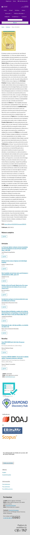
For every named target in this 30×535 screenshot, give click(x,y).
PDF (5, 236)
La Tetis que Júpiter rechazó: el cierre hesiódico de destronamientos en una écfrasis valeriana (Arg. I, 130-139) (15, 248)
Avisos (23, 10)
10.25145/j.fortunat (10, 377)
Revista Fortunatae (14, 510)
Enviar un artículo (8, 463)
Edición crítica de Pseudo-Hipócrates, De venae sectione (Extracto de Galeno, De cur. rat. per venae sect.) (15, 287)
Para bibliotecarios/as (7, 489)
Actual (10, 10)
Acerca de (7, 13)
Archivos (17, 10)
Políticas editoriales (19, 13)
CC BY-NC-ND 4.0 (7, 518)
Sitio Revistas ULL (23, 1)
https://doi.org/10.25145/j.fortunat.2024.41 (15, 224)
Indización (7, 16)
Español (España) (6, 474)
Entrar (14, 1)
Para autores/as (6, 486)
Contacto (24, 16)
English (4, 472)
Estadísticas (15, 16)
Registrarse (8, 1)
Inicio (5, 10)
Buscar (15, 22)
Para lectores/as (6, 484)
